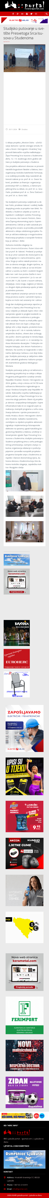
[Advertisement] (24, 98)
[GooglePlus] (17, 14)
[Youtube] (36, 14)
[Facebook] (13, 14)
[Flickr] (22, 14)
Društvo (25, 129)
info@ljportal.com (19, 1189)
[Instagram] (27, 14)
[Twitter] (31, 14)
